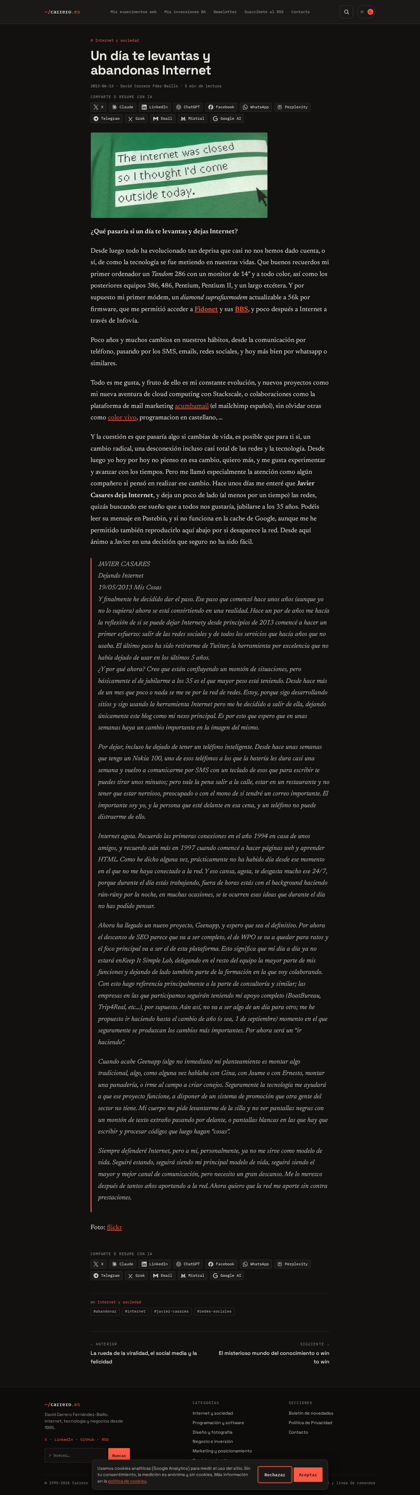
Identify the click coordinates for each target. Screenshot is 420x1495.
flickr (114, 1227)
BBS (241, 309)
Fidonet (206, 309)
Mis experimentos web (134, 11)
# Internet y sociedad (115, 40)
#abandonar (105, 1311)
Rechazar (274, 1474)
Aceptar (308, 1474)
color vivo (122, 417)
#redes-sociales (214, 1311)
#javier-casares (171, 1311)
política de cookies (127, 1481)
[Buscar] (346, 11)
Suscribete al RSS (264, 11)
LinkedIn (63, 1439)
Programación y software (218, 1422)
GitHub (87, 1439)
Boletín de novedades (311, 1413)
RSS (105, 1439)
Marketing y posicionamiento (222, 1451)
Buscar (119, 1455)
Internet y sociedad (119, 1301)
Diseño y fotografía (212, 1432)
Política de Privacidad (310, 1422)
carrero (62, 12)
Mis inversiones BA (185, 11)
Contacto (300, 11)
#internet (135, 1311)
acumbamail (192, 406)
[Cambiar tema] (366, 11)
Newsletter (225, 11)
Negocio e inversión (213, 1441)
